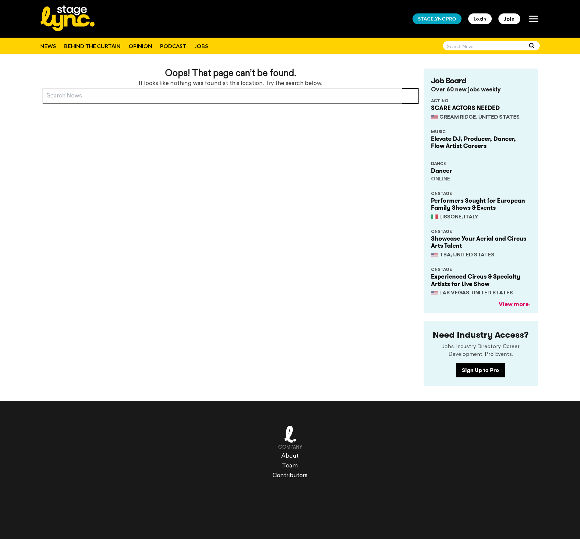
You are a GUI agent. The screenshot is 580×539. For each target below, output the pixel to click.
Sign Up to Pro (480, 370)
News (48, 46)
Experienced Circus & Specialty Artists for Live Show (475, 280)
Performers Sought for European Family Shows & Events (478, 204)
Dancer (441, 170)
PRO (437, 19)
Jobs (201, 46)
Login (480, 19)
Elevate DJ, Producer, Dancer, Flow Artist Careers (473, 142)
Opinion (140, 46)
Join (509, 18)
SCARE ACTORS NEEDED (465, 107)
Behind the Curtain (92, 46)
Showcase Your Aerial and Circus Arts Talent (478, 242)
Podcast (173, 46)
